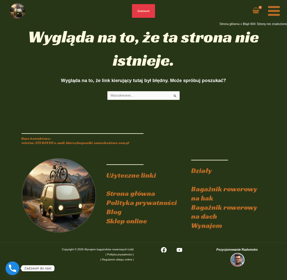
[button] (143, 11)
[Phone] (12, 268)
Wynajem (206, 225)
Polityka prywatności (141, 202)
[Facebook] (164, 250)
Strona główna (229, 24)
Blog (113, 211)
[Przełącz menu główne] (274, 11)
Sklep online (126, 220)
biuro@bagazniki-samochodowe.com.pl (97, 143)
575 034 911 (44, 143)
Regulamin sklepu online (117, 259)
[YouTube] (179, 250)
